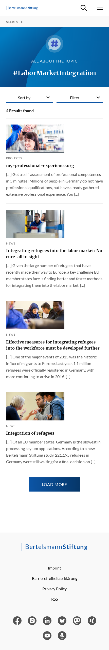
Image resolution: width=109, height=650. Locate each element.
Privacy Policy (54, 588)
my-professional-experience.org (40, 165)
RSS (54, 599)
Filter (74, 97)
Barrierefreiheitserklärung (54, 578)
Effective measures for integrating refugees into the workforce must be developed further (53, 345)
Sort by (24, 97)
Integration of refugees (30, 433)
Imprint (54, 567)
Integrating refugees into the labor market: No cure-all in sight (54, 253)
